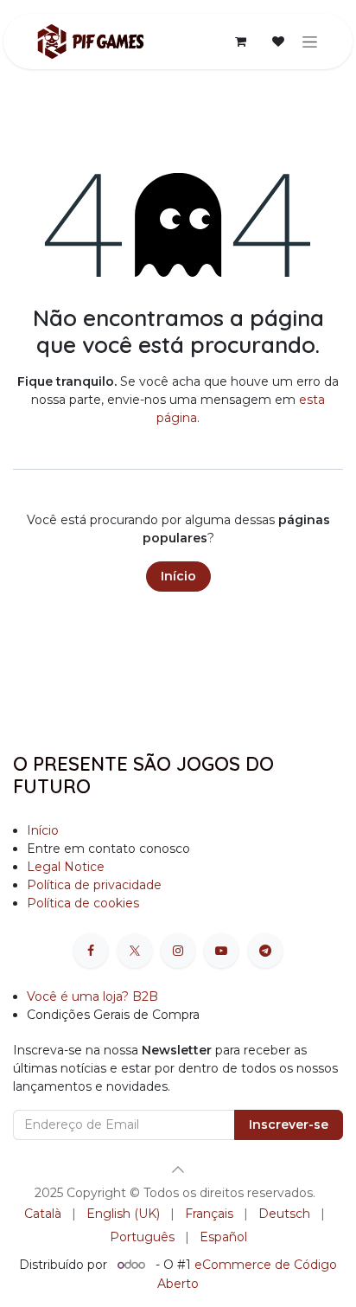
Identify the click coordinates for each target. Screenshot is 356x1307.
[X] (135, 950)
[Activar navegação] (310, 41)
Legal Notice (66, 867)
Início (178, 576)
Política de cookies (83, 903)
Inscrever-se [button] (288, 1124)
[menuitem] (42, 1214)
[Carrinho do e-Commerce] (240, 41)
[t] (265, 950)
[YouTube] (221, 950)
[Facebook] (90, 950)
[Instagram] (178, 950)
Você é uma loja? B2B (92, 996)
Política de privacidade (94, 885)
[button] (178, 1169)
